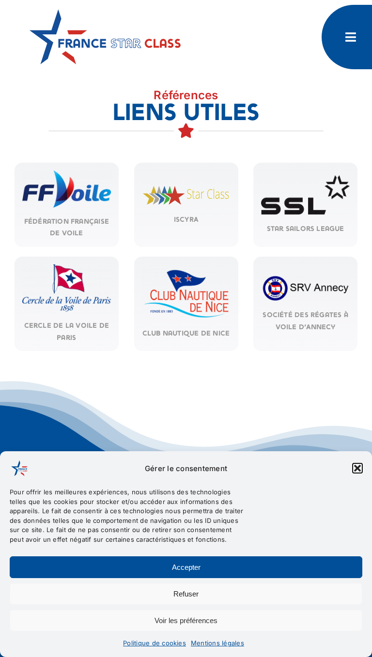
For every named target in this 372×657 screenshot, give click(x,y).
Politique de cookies (154, 643)
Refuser (186, 594)
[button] (357, 468)
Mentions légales (217, 643)
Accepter (186, 567)
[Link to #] (350, 37)
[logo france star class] (107, 9)
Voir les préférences (186, 620)
